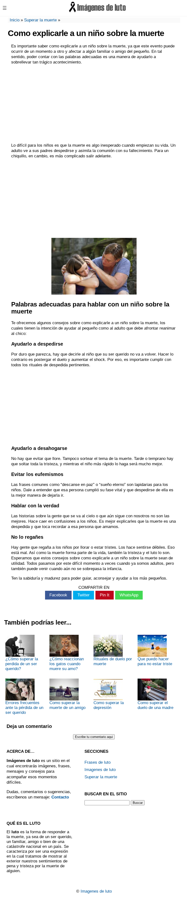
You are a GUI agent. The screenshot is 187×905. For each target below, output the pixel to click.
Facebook (58, 595)
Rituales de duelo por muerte (113, 661)
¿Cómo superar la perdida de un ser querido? (21, 664)
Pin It (104, 595)
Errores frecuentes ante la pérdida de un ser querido (24, 707)
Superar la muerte (40, 20)
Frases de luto (97, 762)
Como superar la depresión (109, 705)
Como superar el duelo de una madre (155, 705)
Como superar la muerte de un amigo (67, 705)
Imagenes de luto (100, 769)
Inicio (14, 20)
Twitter (83, 595)
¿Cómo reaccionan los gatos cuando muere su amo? (66, 664)
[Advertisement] (94, 104)
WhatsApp (129, 595)
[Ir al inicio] (97, 12)
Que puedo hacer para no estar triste (155, 661)
